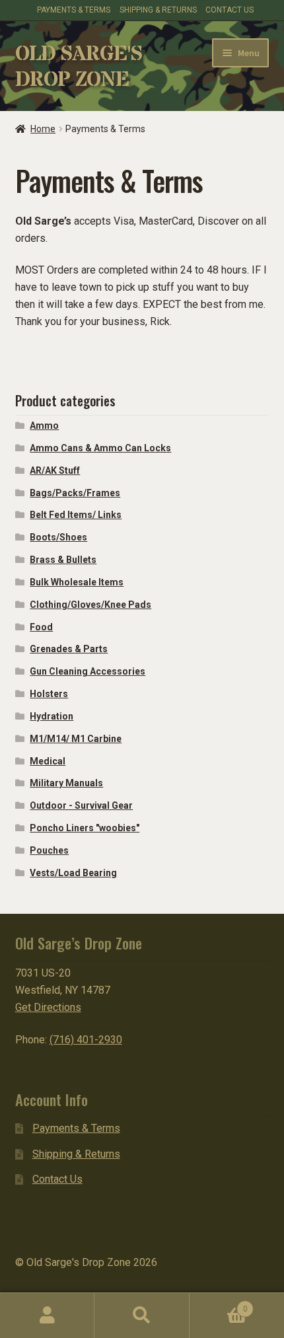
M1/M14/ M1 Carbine (76, 738)
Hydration (51, 716)
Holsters (49, 693)
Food (41, 627)
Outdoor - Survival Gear (81, 805)
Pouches (49, 850)
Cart (219, 1304)
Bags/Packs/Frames (75, 493)
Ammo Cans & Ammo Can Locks (100, 448)
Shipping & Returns (158, 10)
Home (42, 129)
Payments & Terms (76, 1128)
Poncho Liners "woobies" (84, 828)
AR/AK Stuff (55, 470)
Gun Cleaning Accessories (87, 671)
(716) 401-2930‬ (86, 1039)
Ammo (44, 425)
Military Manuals (66, 783)
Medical (47, 761)
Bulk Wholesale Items (77, 582)
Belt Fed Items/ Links (76, 514)
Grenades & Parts (69, 649)
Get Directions (48, 1007)
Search (141, 1315)
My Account (47, 1315)
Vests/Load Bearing (73, 873)
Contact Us (229, 10)
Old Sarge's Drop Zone (78, 67)
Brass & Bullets (63, 559)
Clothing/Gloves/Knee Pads (90, 604)
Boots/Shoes (58, 537)
